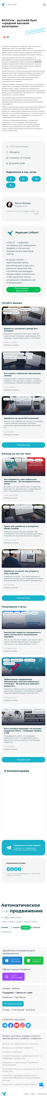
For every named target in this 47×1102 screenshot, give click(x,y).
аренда (35, 309)
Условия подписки (12, 1052)
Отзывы (6, 1010)
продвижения (16, 660)
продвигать (8, 460)
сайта (17, 613)
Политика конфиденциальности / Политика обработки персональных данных (21, 1078)
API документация (13, 1004)
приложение (28, 460)
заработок (27, 399)
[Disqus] (23, 803)
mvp (29, 357)
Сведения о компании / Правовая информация (20, 1063)
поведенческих (26, 709)
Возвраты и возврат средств (17, 1048)
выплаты (37, 552)
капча (6, 399)
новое (18, 460)
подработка (16, 399)
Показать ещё (23, 445)
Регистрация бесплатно (22, 289)
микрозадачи (27, 507)
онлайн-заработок (11, 313)
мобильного (29, 660)
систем (34, 613)
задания (38, 507)
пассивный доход (11, 309)
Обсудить (14, 152)
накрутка (25, 613)
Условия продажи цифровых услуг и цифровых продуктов (21, 1057)
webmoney (38, 399)
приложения (9, 663)
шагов (6, 660)
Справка (6, 989)
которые (14, 709)
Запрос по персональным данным (20, 1044)
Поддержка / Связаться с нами (17, 993)
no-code (29, 354)
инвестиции (25, 309)
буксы (6, 507)
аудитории (8, 613)
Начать (25, 928)
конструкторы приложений (15, 357)
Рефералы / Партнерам (14, 997)
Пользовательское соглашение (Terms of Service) (22, 1070)
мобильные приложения (14, 354)
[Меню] (44, 4)
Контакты (30, 1010)
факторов (38, 709)
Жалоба (16, 989)
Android (38, 460)
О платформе (17, 1010)
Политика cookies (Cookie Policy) (19, 1084)
